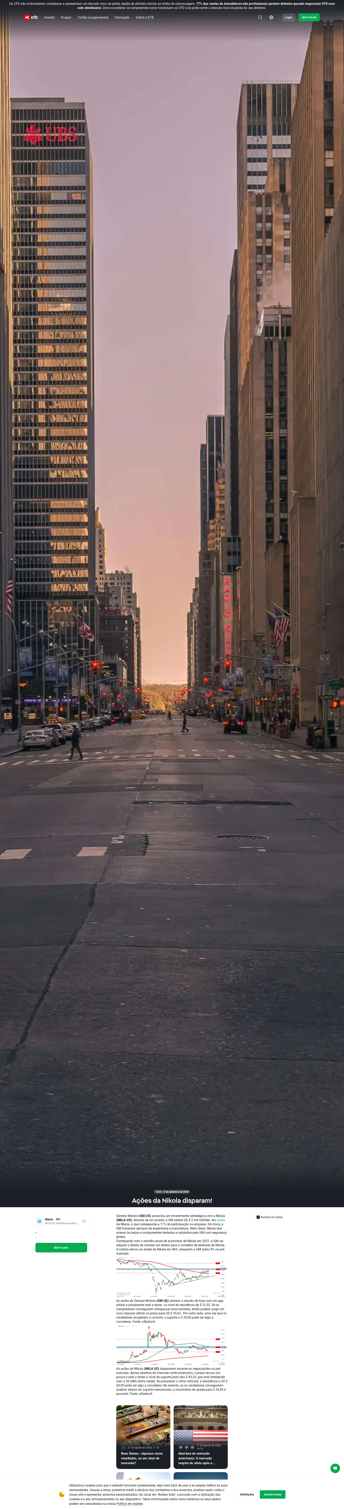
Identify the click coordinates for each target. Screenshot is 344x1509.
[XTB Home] (31, 17)
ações (221, 1220)
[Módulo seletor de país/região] (271, 17)
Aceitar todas (272, 1494)
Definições (247, 1494)
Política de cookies (129, 1503)
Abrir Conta (309, 17)
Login (288, 17)
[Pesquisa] (260, 17)
